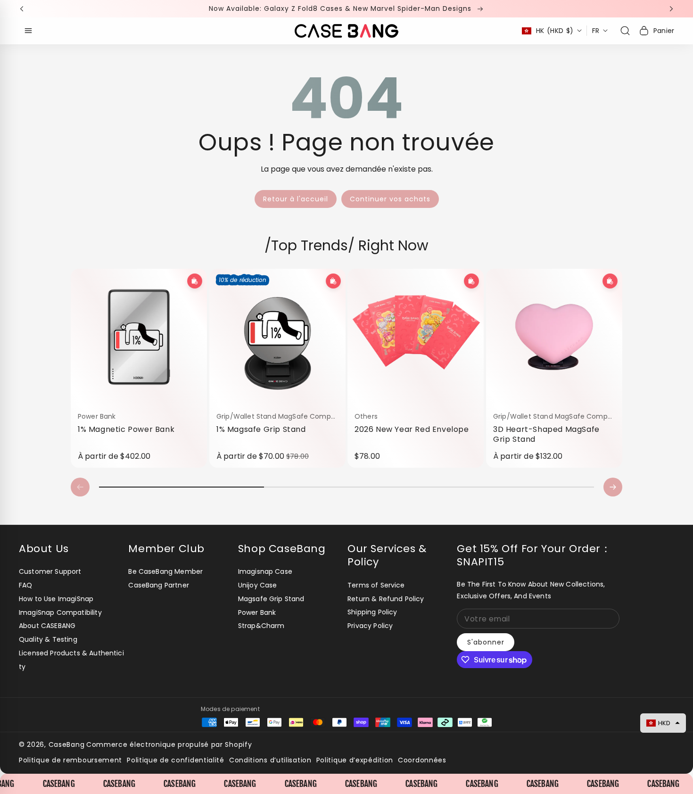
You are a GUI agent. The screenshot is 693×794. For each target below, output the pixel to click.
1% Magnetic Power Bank (126, 429)
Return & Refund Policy (385, 599)
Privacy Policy (370, 625)
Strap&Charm (261, 625)
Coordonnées (422, 760)
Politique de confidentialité (175, 760)
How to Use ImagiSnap (56, 599)
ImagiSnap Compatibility (60, 612)
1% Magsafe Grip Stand (261, 429)
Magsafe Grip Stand (271, 599)
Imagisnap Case (265, 571)
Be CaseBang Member (165, 571)
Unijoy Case (257, 585)
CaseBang (67, 744)
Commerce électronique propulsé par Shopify (169, 744)
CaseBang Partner (158, 585)
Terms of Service (376, 585)
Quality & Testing (48, 639)
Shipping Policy (372, 612)
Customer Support (50, 571)
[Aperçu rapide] (194, 281)
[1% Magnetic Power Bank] (139, 337)
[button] (24, 9)
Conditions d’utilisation (270, 760)
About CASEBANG (47, 625)
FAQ (25, 585)
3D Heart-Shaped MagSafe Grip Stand (546, 434)
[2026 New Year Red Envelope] (415, 337)
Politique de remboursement (70, 760)
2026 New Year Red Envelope (412, 429)
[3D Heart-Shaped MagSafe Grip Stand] (554, 337)
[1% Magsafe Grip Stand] (277, 337)
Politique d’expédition (354, 760)
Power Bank (257, 612)
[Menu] (28, 30)
